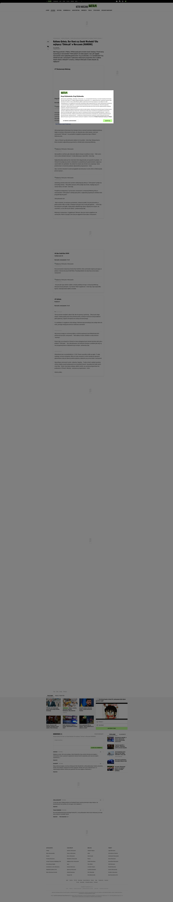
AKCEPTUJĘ (107, 120)
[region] (86, 106)
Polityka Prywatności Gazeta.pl (101, 116)
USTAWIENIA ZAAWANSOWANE (69, 120)
